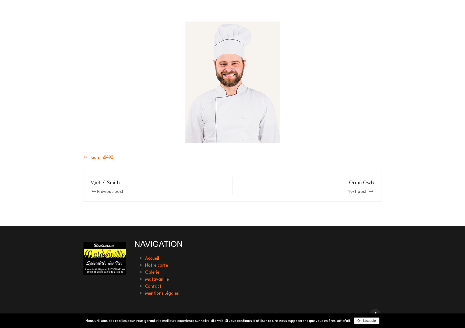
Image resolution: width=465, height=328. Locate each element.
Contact (153, 286)
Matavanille (157, 279)
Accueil (106, 19)
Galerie (273, 19)
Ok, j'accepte (366, 321)
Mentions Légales (162, 293)
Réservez (306, 19)
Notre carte (156, 265)
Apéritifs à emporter (227, 19)
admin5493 (102, 157)
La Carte (180, 19)
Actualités (142, 19)
